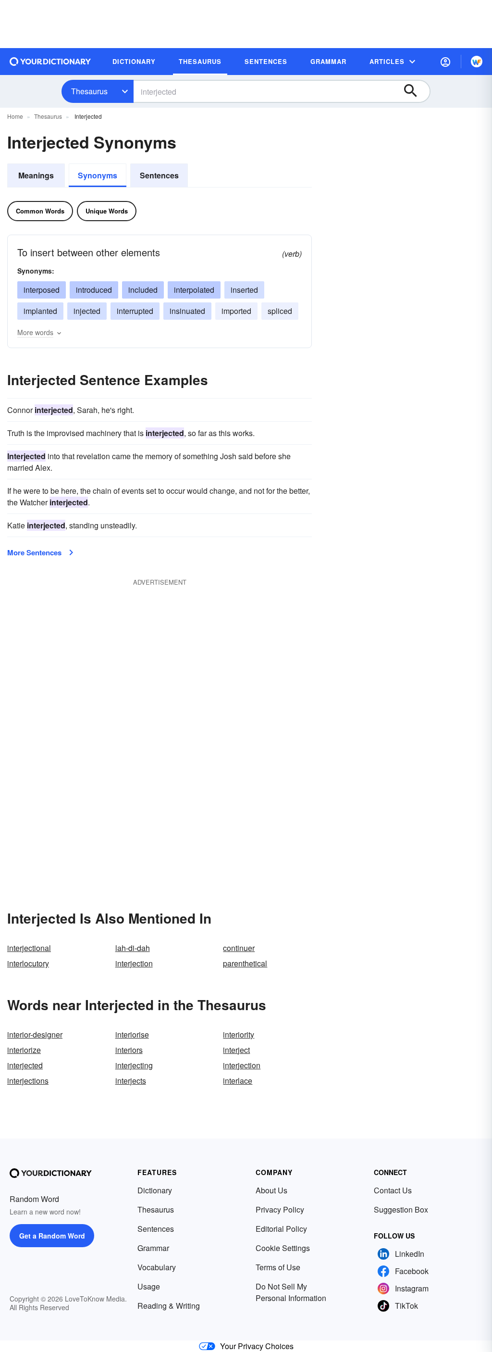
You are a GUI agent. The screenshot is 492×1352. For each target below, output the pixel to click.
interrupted (135, 310)
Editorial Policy (281, 1228)
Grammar (153, 1247)
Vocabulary (156, 1267)
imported (236, 310)
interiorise (132, 1034)
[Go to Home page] (50, 61)
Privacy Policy (280, 1209)
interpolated (194, 289)
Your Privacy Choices (257, 1346)
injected (87, 310)
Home (15, 116)
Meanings (36, 175)
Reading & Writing (168, 1305)
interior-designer (34, 1034)
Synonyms (97, 175)
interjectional (29, 947)
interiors (129, 1049)
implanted (40, 310)
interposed (42, 289)
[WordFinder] (476, 61)
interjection (134, 963)
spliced (280, 310)
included (143, 289)
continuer (239, 947)
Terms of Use (278, 1267)
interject (236, 1049)
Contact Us (393, 1190)
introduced (94, 289)
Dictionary (154, 1190)
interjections (28, 1080)
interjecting (134, 1065)
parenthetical (245, 963)
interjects (130, 1080)
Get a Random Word (52, 1235)
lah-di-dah (132, 947)
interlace (237, 1080)
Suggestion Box (401, 1209)
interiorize (24, 1049)
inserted (244, 289)
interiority (238, 1034)
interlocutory (28, 963)
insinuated (187, 310)
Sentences (159, 175)
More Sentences (34, 552)
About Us (271, 1190)
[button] (445, 61)
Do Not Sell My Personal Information (291, 1292)
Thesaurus (89, 91)
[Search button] (415, 91)
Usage (148, 1286)
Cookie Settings (283, 1247)
